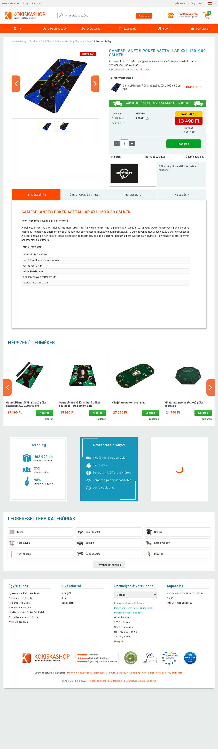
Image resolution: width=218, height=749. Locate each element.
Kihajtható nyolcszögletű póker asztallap (185, 404)
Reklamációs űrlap (19, 603)
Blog (25, 3)
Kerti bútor (148, 672)
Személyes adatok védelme (24, 617)
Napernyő (134, 672)
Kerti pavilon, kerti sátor (169, 672)
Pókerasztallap (103, 41)
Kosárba (183, 144)
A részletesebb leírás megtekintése (129, 69)
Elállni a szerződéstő (21, 598)
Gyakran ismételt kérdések (24, 593)
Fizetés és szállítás (154, 156)
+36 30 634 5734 (176, 593)
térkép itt (118, 641)
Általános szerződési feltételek (27, 612)
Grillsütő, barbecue (117, 672)
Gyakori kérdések (10, 3)
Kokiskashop (19, 41)
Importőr (116, 156)
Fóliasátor (98, 672)
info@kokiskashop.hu (179, 603)
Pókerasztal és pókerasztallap (73, 41)
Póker (48, 41)
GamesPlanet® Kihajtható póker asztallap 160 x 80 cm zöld (79, 404)
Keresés (144, 15)
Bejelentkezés (180, 3)
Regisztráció (197, 3)
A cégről (66, 593)
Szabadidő (35, 41)
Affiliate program (19, 622)
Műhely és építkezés (79, 672)
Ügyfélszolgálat (195, 156)
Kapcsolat (37, 3)
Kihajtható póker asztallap (128, 402)
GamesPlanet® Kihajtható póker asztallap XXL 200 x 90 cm (27, 404)
